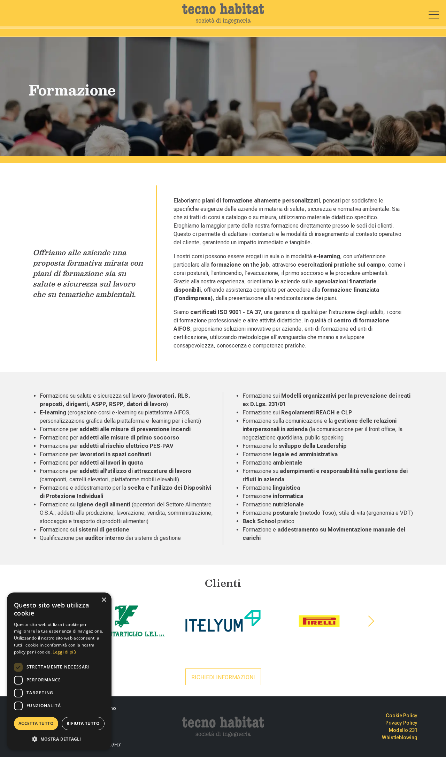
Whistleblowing (399, 737)
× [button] (103, 600)
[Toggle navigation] (434, 14)
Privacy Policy (401, 723)
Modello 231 (403, 730)
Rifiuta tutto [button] (83, 723)
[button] (59, 739)
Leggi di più (64, 652)
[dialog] (59, 671)
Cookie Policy (401, 715)
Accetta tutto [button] (36, 723)
